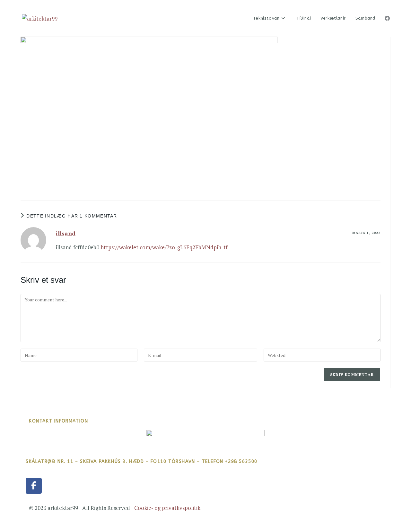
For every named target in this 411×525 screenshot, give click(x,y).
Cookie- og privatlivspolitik (167, 508)
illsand (65, 233)
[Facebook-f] (34, 486)
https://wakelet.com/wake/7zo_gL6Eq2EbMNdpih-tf (164, 247)
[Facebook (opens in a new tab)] (387, 18)
